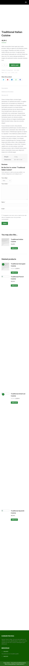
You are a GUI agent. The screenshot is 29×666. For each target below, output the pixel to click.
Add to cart (14, 65)
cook (9, 72)
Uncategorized (9, 70)
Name (3, 202)
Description (5, 88)
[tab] (14, 87)
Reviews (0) (5, 95)
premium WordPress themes (19, 662)
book (6, 72)
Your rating (5, 178)
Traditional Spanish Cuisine (17, 512)
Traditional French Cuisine (17, 278)
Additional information (7, 91)
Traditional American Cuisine (18, 395)
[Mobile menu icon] (26, 2)
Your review (5, 183)
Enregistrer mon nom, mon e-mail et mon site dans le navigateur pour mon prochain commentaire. (14, 217)
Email (3, 208)
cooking (12, 72)
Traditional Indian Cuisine (17, 240)
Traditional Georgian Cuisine (18, 265)
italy (16, 72)
